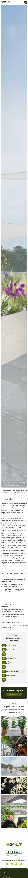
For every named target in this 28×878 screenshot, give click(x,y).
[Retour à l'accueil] (6, 2)
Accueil (5, 482)
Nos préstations (12, 482)
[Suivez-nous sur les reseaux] (7, 864)
